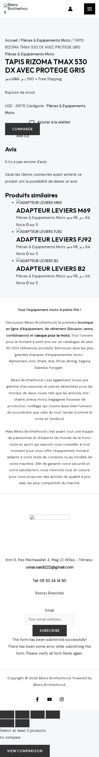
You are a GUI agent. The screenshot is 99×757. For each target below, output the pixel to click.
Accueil (11, 40)
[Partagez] (37, 715)
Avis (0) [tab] (22, 136)
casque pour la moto (52, 335)
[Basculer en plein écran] (22, 715)
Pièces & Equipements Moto (45, 40)
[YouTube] (49, 699)
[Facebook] (37, 699)
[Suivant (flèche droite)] (22, 723)
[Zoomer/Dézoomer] (7, 715)
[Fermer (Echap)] (53, 715)
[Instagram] (61, 699)
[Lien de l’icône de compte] (70, 9)
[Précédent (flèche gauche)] (7, 723)
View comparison (25, 751)
